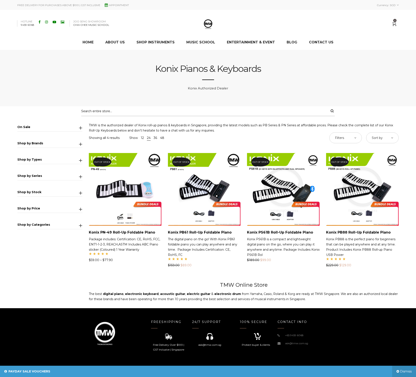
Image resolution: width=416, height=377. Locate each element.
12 (142, 138)
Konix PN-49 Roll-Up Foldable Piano (122, 232)
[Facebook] (40, 22)
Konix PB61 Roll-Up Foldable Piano (200, 232)
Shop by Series (29, 176)
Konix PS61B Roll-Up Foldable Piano (280, 232)
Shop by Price (28, 208)
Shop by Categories (33, 225)
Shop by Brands (30, 143)
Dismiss (406, 371)
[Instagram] (47, 22)
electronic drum (227, 294)
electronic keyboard (142, 294)
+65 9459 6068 (294, 335)
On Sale (23, 127)
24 (149, 138)
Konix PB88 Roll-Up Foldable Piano (358, 232)
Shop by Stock (29, 192)
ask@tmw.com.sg (296, 343)
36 (155, 138)
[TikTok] (63, 22)
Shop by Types (29, 159)
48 (162, 138)
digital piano (113, 294)
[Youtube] (55, 22)
